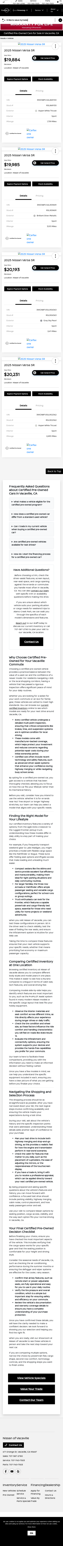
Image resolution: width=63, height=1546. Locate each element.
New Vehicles (9, 1490)
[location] (57, 2)
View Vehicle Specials (31, 1378)
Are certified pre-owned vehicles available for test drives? (29, 543)
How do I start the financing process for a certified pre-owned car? (31, 555)
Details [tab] (23, 90)
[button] (55, 46)
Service (22, 1485)
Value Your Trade (31, 1389)
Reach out (21, 623)
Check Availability (45, 79)
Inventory (10, 1485)
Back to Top (54, 471)
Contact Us (31, 641)
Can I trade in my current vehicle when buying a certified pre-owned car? (29, 529)
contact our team (40, 590)
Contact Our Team (31, 1400)
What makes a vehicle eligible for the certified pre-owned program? (31, 503)
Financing (38, 1485)
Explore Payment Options (17, 79)
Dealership (52, 1485)
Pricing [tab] (39, 90)
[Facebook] (6, 1471)
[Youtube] (12, 1471)
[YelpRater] (18, 1471)
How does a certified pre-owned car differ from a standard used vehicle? (31, 515)
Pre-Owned (8, 1494)
